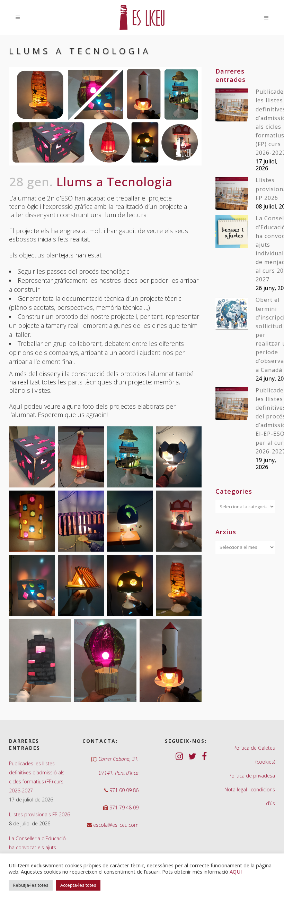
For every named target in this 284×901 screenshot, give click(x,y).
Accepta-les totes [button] (78, 885)
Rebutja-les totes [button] (30, 885)
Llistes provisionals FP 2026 (39, 814)
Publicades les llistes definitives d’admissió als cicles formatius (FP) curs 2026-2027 (36, 777)
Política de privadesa (252, 775)
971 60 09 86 (123, 790)
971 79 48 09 (123, 807)
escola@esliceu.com (115, 825)
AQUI (236, 871)
